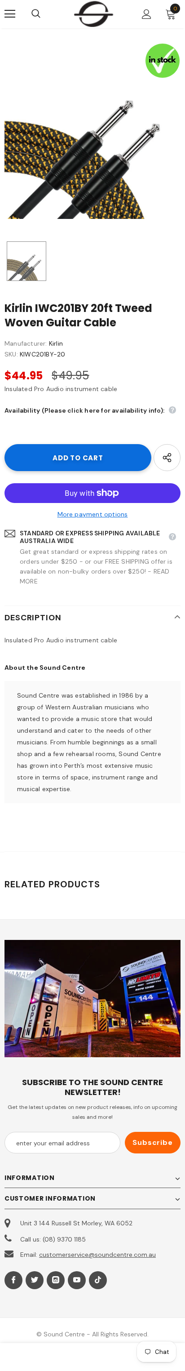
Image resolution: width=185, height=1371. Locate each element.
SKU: (11, 354)
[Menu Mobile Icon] (9, 14)
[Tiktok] (98, 1280)
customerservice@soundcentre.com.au (97, 1255)
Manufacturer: (25, 343)
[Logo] (93, 13)
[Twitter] (35, 1280)
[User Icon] (146, 14)
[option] (92, 131)
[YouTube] (77, 1280)
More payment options (92, 514)
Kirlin (56, 343)
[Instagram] (56, 1280)
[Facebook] (13, 1280)
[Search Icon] (44, 13)
